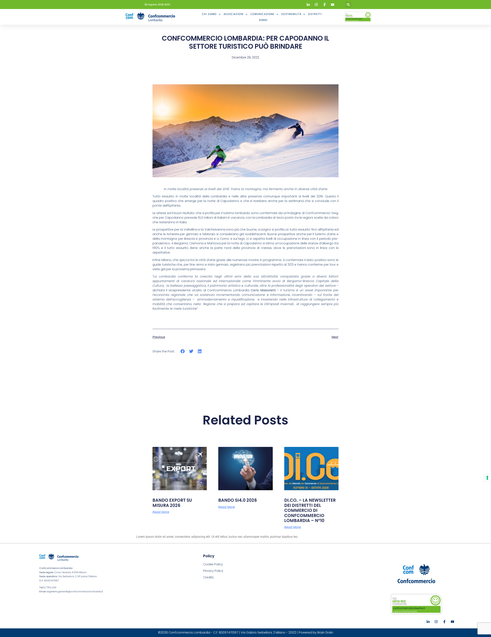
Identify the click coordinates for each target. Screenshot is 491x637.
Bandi (263, 20)
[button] (348, 4)
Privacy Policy (213, 571)
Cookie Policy (213, 564)
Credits (208, 577)
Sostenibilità (291, 14)
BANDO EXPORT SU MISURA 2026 (172, 502)
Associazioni (234, 14)
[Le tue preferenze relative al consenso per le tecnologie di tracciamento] (487, 477)
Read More (160, 512)
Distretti (315, 14)
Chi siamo (209, 14)
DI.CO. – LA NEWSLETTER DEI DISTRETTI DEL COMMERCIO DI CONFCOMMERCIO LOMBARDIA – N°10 (310, 510)
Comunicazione (262, 14)
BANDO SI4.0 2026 (237, 500)
